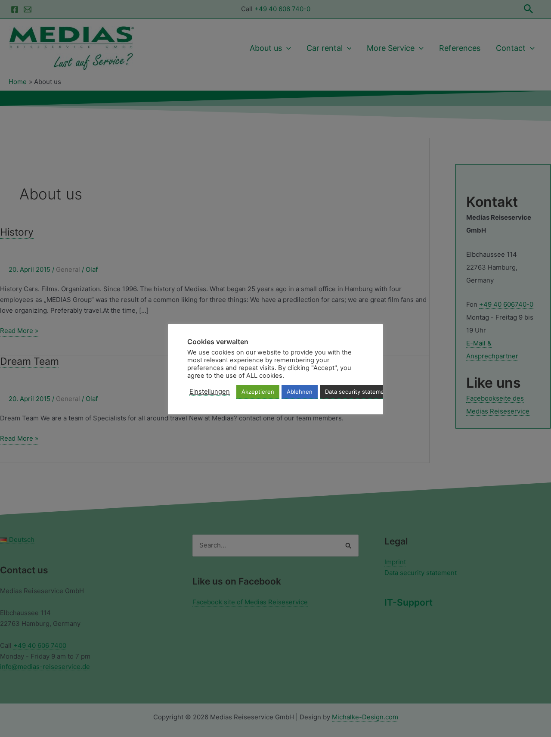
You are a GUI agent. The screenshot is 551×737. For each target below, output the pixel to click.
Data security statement (357, 391)
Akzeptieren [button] (257, 391)
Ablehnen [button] (300, 391)
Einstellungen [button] (209, 391)
